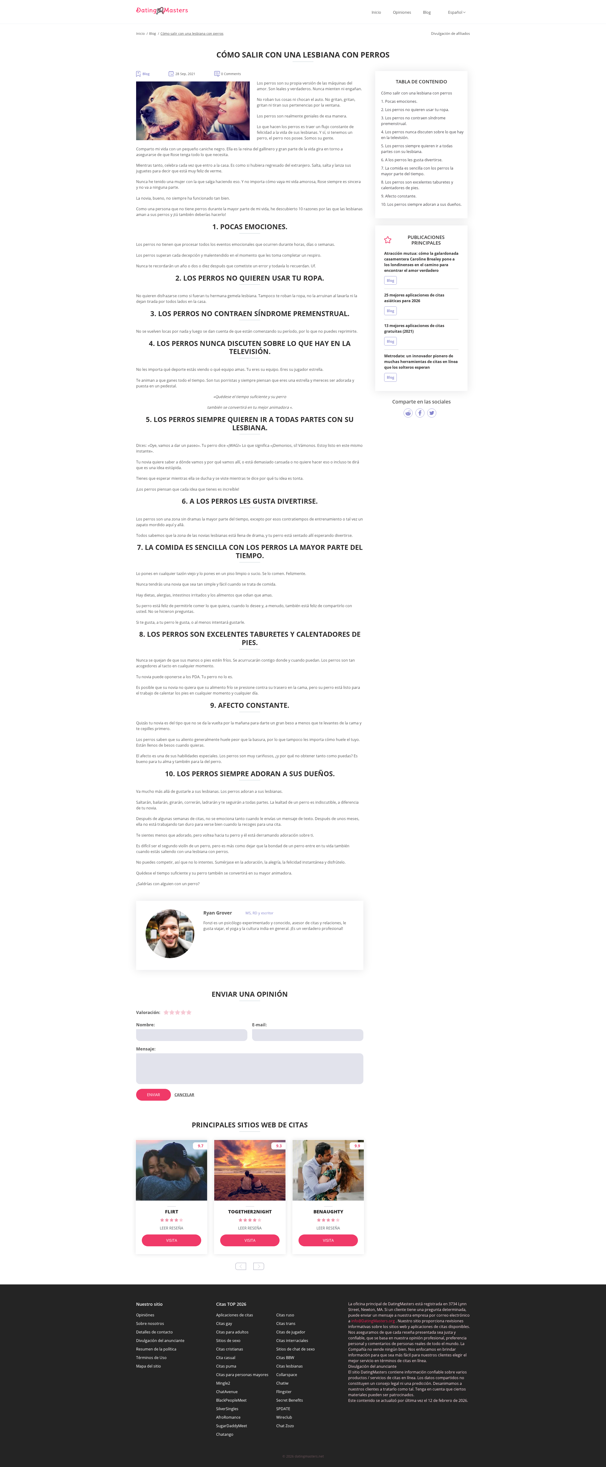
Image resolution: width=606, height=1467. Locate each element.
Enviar (153, 1094)
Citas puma (226, 1366)
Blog (427, 12)
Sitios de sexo (228, 1340)
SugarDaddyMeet (231, 1425)
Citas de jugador (290, 1332)
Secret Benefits (289, 1400)
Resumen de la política (156, 1349)
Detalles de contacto (154, 1332)
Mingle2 (223, 1383)
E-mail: (259, 1024)
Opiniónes (145, 1315)
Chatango (224, 1434)
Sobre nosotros (150, 1323)
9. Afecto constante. (398, 196)
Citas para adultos (232, 1332)
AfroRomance (228, 1417)
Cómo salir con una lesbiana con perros (416, 93)
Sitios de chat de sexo (295, 1349)
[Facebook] (419, 412)
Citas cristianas (229, 1349)
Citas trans (285, 1323)
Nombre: (145, 1024)
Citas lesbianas (289, 1366)
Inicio (376, 12)
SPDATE (283, 1408)
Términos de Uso (151, 1357)
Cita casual (225, 1357)
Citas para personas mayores (242, 1374)
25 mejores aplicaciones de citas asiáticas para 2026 (414, 297)
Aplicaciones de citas (234, 1315)
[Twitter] (431, 412)
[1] (166, 1012)
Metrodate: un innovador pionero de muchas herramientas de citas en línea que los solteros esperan (421, 361)
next (258, 1266)
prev (240, 1266)
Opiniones (402, 12)
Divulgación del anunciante (160, 1340)
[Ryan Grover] (170, 933)
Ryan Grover (217, 913)
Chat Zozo (285, 1425)
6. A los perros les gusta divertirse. (411, 159)
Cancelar (184, 1094)
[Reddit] (408, 412)
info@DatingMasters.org (373, 1320)
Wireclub (284, 1417)
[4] (183, 1012)
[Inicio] (162, 10)
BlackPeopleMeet (231, 1400)
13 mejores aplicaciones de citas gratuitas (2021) (414, 328)
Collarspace (286, 1374)
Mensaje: (146, 1049)
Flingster (284, 1391)
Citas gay (224, 1323)
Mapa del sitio (148, 1366)
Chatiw (282, 1383)
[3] (177, 1012)
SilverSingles (227, 1408)
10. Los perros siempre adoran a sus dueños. (421, 204)
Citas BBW (285, 1357)
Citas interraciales (292, 1340)
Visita (171, 1240)
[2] (171, 1012)
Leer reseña (171, 1228)
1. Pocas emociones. (399, 101)
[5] (189, 1012)
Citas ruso (285, 1315)
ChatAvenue (227, 1391)
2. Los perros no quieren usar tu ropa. (415, 109)
